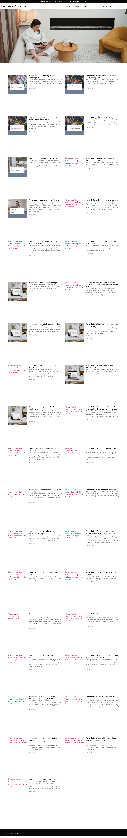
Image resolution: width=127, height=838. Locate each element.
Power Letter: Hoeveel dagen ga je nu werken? (43, 656)
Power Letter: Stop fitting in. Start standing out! (42, 77)
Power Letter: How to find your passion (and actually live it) (44, 242)
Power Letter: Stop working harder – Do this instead (102, 325)
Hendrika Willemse (13, 6)
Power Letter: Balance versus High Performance (99, 366)
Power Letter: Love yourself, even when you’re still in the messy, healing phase (101, 408)
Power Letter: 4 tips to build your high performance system (44, 532)
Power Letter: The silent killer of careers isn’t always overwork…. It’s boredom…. (102, 201)
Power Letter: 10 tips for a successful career (101, 573)
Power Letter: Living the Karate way (43, 158)
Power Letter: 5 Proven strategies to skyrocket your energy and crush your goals (101, 533)
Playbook (94, 6)
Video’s (104, 6)
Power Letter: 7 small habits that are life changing (45, 490)
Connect (121, 6)
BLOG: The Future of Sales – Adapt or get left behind (45, 366)
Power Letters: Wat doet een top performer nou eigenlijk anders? (42, 698)
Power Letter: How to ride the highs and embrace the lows (102, 159)
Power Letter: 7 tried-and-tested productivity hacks (42, 615)
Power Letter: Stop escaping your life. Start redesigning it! (101, 77)
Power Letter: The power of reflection (101, 489)
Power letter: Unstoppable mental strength (42, 449)
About (85, 6)
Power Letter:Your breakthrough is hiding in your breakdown (43, 118)
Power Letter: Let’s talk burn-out (99, 614)
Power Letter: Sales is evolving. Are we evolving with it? (101, 242)
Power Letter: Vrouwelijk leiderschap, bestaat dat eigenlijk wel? (101, 739)
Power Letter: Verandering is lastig (43, 779)
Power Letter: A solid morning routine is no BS (102, 449)
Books (77, 6)
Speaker (68, 6)
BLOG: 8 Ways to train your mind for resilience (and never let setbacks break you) (102, 285)
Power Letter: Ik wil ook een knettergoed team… (45, 739)
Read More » (32, 88)
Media (112, 6)
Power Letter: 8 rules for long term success (43, 573)
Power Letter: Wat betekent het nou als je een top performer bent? (102, 656)
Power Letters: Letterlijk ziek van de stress (100, 698)
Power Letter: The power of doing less (44, 283)
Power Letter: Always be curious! (99, 117)
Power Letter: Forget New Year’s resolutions (41, 408)
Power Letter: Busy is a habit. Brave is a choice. (44, 201)
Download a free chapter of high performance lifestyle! (63, 1)
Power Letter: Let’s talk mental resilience (45, 324)
